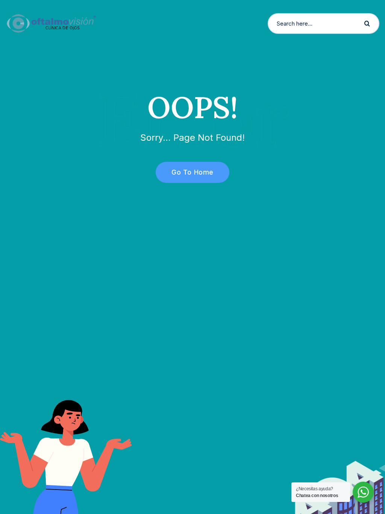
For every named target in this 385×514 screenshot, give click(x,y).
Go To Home (192, 172)
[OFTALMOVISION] (51, 23)
